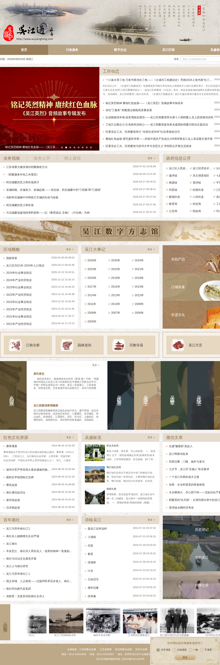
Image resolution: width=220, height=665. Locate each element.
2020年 (91, 277)
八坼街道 (198, 196)
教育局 (173, 203)
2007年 (115, 312)
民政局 (197, 211)
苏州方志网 (141, 649)
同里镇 (173, 189)
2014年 (91, 295)
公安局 (173, 211)
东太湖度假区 (201, 175)
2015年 (139, 286)
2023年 (91, 269)
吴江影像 (5, 622)
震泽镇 (197, 182)
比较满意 (182, 649)
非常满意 (165, 649)
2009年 (139, 304)
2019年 (115, 277)
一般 (195, 649)
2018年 (139, 277)
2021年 (139, 269)
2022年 (115, 269)
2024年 (139, 260)
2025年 (115, 260)
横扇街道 (174, 196)
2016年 (115, 286)
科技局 (197, 203)
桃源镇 (173, 182)
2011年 (91, 304)
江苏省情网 (106, 649)
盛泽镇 (173, 175)
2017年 (91, 286)
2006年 (139, 312)
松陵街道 (198, 189)
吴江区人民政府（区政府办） (179, 168)
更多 (150, 158)
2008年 (91, 312)
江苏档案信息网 (87, 649)
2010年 (115, 304)
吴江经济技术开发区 (203, 168)
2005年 (91, 321)
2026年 (91, 260)
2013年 (115, 295)
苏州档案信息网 (123, 649)
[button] (62, 147)
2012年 (139, 295)
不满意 (208, 649)
